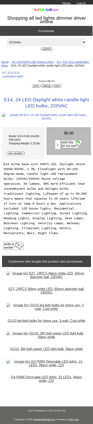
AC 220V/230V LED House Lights (32, 61)
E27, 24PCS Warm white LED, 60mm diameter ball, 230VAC (46, 290)
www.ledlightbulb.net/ (44, 419)
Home (66, 3)
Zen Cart (74, 419)
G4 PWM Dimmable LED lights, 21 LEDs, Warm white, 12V (46, 379)
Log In (81, 3)
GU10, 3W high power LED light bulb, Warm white (46, 349)
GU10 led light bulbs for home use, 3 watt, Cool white (46, 321)
